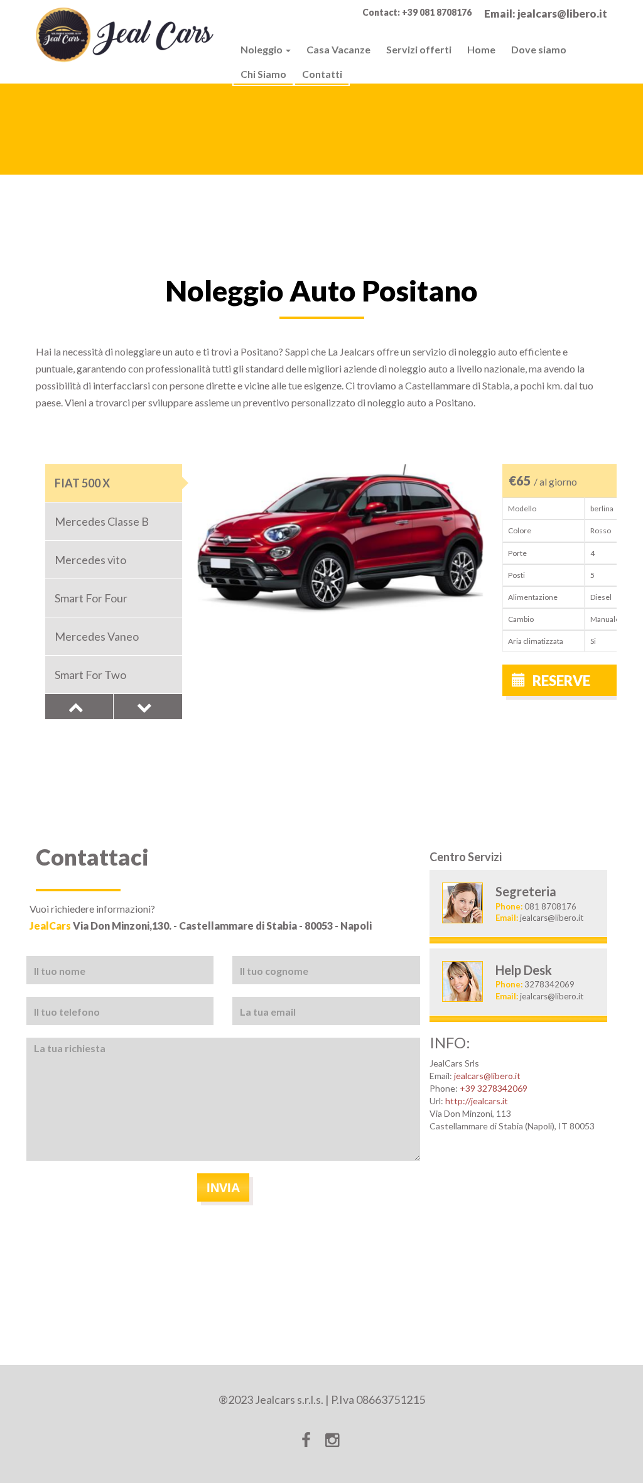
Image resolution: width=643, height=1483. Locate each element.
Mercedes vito (90, 560)
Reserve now (551, 684)
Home (481, 49)
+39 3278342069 (493, 1088)
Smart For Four (91, 598)
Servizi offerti (418, 49)
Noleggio (262, 49)
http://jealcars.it (476, 1100)
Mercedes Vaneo (97, 636)
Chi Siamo (263, 74)
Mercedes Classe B (102, 521)
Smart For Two (90, 675)
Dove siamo (538, 49)
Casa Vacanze (338, 49)
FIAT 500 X (82, 483)
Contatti (322, 74)
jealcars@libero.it (487, 1075)
